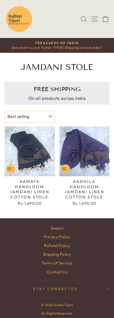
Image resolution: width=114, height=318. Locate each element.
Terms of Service (57, 262)
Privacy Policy (57, 236)
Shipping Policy (57, 254)
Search (57, 228)
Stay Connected (55, 289)
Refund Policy (57, 245)
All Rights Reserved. (57, 313)
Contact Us (57, 271)
